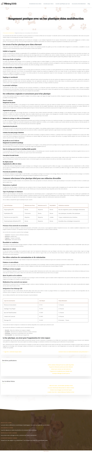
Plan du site (46, 451)
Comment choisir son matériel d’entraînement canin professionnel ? (73, 351)
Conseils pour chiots (48, 3)
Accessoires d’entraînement (79, 3)
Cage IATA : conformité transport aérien (12, 351)
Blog (89, 3)
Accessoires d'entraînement (9, 32)
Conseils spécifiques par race (62, 3)
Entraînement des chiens (35, 3)
